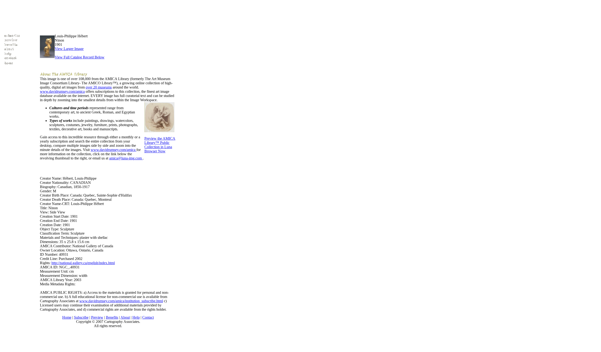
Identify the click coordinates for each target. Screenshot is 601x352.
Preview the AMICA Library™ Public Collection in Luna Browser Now (159, 144)
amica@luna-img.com (126, 158)
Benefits (112, 317)
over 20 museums (99, 87)
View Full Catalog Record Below (79, 57)
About (125, 317)
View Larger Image (69, 49)
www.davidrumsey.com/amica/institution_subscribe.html (121, 301)
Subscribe (81, 317)
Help (136, 317)
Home (66, 317)
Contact (148, 317)
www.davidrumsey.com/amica (62, 91)
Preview (97, 317)
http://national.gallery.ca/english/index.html (83, 263)
